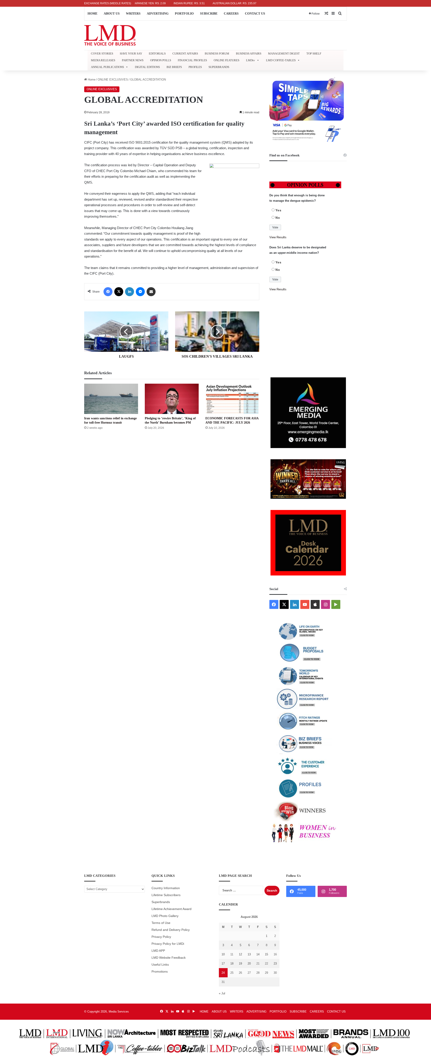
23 (275, 963)
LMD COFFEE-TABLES (281, 60)
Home (91, 79)
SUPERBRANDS (219, 67)
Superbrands (161, 902)
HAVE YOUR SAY (131, 53)
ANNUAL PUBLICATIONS (107, 67)
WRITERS (133, 13)
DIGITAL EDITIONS (147, 67)
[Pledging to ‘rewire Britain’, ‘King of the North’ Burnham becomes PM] (172, 399)
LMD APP (158, 950)
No (277, 217)
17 (223, 963)
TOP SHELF (313, 53)
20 (249, 963)
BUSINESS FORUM (217, 53)
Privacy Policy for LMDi (168, 943)
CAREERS (231, 13)
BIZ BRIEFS (174, 67)
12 (240, 954)
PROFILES (195, 67)
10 (223, 954)
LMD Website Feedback (169, 957)
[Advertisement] (308, 334)
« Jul (222, 993)
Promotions (160, 971)
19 (240, 963)
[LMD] (110, 35)
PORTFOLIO (184, 13)
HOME (92, 13)
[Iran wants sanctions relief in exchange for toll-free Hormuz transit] (111, 399)
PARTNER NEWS (132, 60)
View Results (277, 237)
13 (249, 954)
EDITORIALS (157, 53)
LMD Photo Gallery (165, 916)
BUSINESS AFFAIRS (248, 53)
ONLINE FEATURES (226, 60)
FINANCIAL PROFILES (192, 60)
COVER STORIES (102, 53)
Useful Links (160, 964)
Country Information (166, 888)
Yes (278, 210)
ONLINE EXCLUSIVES (113, 79)
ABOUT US (112, 13)
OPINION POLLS (160, 60)
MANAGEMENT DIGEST (284, 53)
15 (266, 954)
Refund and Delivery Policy (171, 930)
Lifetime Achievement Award (171, 909)
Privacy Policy (161, 936)
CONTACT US (255, 13)
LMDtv (250, 60)
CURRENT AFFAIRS (185, 53)
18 (231, 963)
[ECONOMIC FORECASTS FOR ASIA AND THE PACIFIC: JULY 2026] (232, 399)
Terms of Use (161, 923)
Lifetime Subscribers (166, 895)
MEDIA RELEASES (103, 60)
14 (257, 954)
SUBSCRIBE (209, 13)
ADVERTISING (158, 13)
